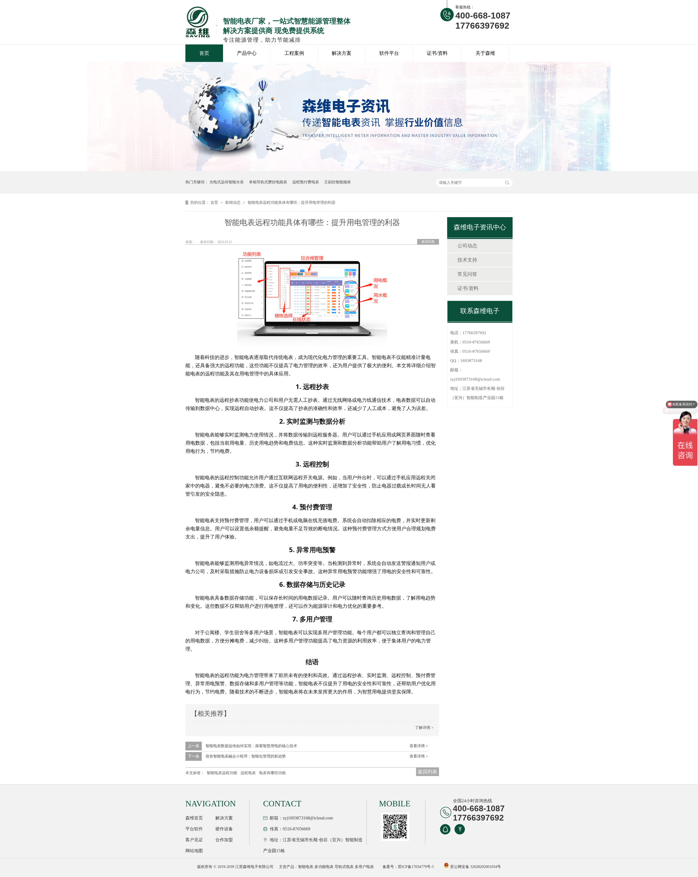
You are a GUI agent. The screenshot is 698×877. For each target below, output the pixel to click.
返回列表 (428, 242)
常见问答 (467, 274)
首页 (204, 53)
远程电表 (248, 773)
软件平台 (389, 53)
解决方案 (341, 53)
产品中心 (247, 53)
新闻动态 (233, 202)
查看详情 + (419, 746)
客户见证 (194, 839)
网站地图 (194, 850)
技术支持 (467, 260)
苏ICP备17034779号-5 (416, 867)
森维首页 (194, 818)
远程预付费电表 (305, 182)
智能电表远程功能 (222, 773)
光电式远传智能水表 (226, 182)
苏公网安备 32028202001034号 (475, 867)
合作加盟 (224, 839)
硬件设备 (224, 829)
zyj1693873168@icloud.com (475, 379)
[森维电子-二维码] (394, 827)
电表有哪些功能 (272, 773)
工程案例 (294, 53)
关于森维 (485, 53)
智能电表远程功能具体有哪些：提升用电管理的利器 (291, 202)
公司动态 (467, 246)
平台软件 (194, 829)
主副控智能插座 (337, 182)
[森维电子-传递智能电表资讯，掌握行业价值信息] (349, 170)
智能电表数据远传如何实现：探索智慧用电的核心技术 (251, 746)
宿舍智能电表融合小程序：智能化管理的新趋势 (246, 756)
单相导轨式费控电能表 (268, 182)
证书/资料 (437, 53)
